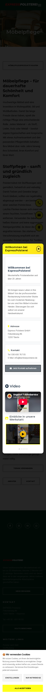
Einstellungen (12, 678)
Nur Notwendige (33, 678)
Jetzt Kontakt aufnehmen (24, 368)
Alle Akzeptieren (23, 688)
